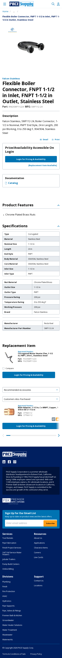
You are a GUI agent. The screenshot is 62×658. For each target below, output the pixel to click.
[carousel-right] (59, 435)
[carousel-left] (3, 435)
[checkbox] (3, 368)
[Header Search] (53, 4)
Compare (10, 368)
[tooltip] (14, 11)
